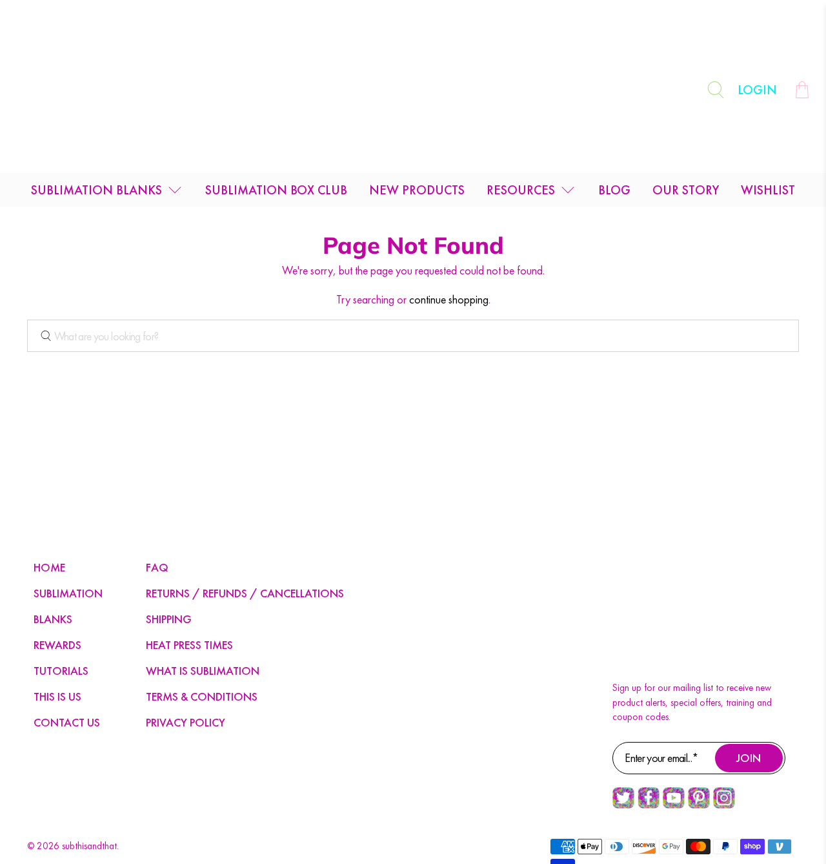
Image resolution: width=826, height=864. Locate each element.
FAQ (157, 567)
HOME (49, 567)
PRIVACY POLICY (185, 722)
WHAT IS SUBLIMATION (202, 670)
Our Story (685, 189)
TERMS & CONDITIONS (201, 696)
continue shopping (449, 299)
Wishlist (768, 189)
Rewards (57, 644)
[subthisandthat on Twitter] (623, 805)
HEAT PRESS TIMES (189, 644)
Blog (614, 189)
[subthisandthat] (413, 89)
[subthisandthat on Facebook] (649, 805)
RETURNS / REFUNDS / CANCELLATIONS (245, 593)
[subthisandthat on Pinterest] (699, 805)
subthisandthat (89, 845)
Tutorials (61, 670)
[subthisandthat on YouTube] (674, 805)
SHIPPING (169, 619)
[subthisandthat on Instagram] (724, 805)
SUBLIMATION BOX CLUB (276, 189)
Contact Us (67, 722)
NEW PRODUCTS (417, 189)
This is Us (57, 696)
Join (748, 757)
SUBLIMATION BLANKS (96, 189)
